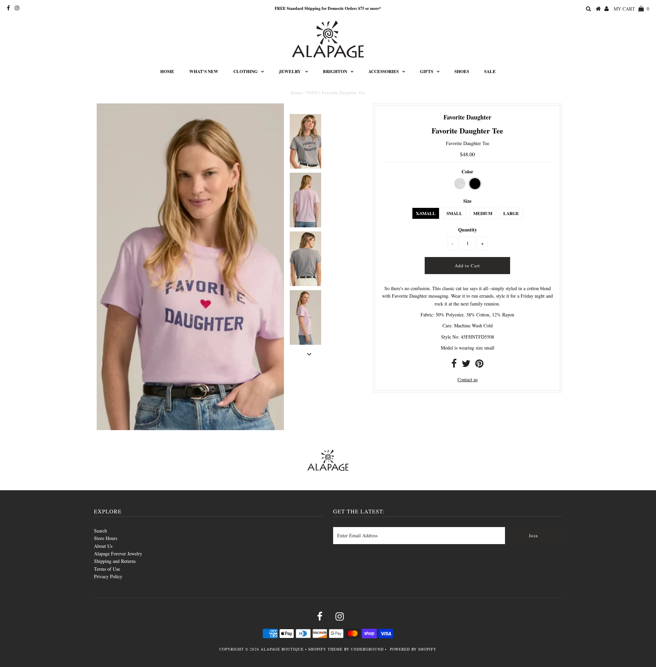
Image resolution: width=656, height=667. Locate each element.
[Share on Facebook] (454, 365)
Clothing (245, 71)
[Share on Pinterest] (479, 365)
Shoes (461, 71)
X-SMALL (426, 213)
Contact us (467, 379)
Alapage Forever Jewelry (118, 553)
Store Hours (105, 538)
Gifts (426, 71)
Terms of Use (107, 569)
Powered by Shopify (413, 649)
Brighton (335, 71)
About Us (103, 546)
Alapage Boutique (282, 649)
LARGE (511, 213)
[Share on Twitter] (466, 365)
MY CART (631, 8)
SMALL (454, 213)
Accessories (383, 71)
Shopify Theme (325, 649)
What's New (203, 71)
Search (100, 530)
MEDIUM (482, 213)
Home (167, 71)
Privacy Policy (108, 576)
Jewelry (290, 71)
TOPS (312, 92)
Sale (490, 71)
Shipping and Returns (115, 561)
